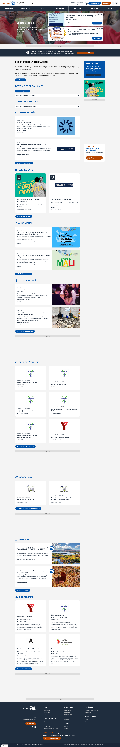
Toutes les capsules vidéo (25, 331)
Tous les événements (24, 216)
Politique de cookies (84, 744)
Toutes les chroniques (24, 273)
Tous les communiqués (24, 163)
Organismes (8, 8)
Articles (66, 717)
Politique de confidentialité (71, 744)
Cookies (5, 745)
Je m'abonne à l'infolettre (85, 53)
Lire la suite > (20, 80)
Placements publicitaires (77, 4)
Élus (43, 8)
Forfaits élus (47, 726)
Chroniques (67, 712)
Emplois (66, 726)
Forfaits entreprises (49, 724)
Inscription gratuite (93, 75)
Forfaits (73, 2)
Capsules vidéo (68, 714)
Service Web (80, 2)
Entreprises (25, 8)
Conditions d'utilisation (97, 744)
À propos (34, 717)
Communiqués (67, 710)
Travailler (68, 723)
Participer (89, 707)
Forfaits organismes (49, 722)
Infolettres (67, 719)
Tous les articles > (23, 590)
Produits (87, 722)
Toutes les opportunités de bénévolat (29, 508)
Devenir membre (32, 715)
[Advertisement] (47, 347)
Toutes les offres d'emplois (26, 446)
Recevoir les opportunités (90, 157)
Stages (66, 728)
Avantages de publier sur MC (51, 728)
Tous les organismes (23, 91)
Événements (88, 712)
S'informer (68, 707)
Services (87, 719)
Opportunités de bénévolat (91, 710)
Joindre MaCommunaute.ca (29, 719)
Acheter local (90, 717)
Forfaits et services (52, 719)
